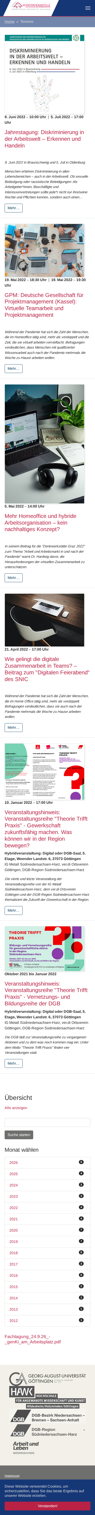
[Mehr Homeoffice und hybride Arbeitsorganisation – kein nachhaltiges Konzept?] (44, 444)
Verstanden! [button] (47, 1506)
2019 (45, 1241)
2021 (45, 1219)
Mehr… (14, 208)
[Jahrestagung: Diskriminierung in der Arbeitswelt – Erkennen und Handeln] (44, 74)
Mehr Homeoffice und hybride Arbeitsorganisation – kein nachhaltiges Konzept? (40, 522)
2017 (45, 1264)
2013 (45, 1309)
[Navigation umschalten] (87, 8)
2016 (45, 1275)
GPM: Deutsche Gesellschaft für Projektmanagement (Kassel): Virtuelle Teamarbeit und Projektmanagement (44, 305)
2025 (45, 1174)
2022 (45, 1208)
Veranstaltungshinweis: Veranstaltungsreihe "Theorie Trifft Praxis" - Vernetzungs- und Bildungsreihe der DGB (46, 994)
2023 (45, 1196)
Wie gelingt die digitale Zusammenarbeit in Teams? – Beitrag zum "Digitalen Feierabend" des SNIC (47, 669)
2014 (45, 1298)
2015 (45, 1287)
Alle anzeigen (16, 1108)
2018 (45, 1253)
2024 (45, 1185)
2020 (45, 1230)
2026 (45, 1162)
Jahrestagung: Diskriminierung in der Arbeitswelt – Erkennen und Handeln (44, 139)
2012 (45, 1320)
